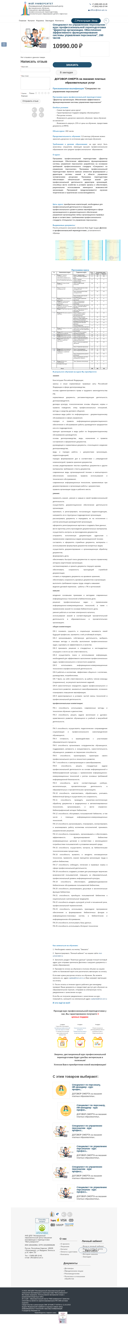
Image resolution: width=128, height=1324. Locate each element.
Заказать (72, 64)
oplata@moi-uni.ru (76, 978)
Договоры (69, 1268)
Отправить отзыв (30, 101)
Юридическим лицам (73, 1271)
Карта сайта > (91, 1250)
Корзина (40, 21)
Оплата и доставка (68, 1252)
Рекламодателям (71, 1274)
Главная (22, 21)
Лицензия (64, 1246)
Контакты (59, 21)
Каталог (31, 21)
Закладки (86, 1257)
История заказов (90, 1254)
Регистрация (84, 20)
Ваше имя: (25, 67)
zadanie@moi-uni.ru (99, 999)
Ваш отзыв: (25, 76)
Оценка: (24, 93)
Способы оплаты (42, 1221)
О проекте (65, 1244)
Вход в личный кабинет (93, 1246)
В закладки (66, 72)
